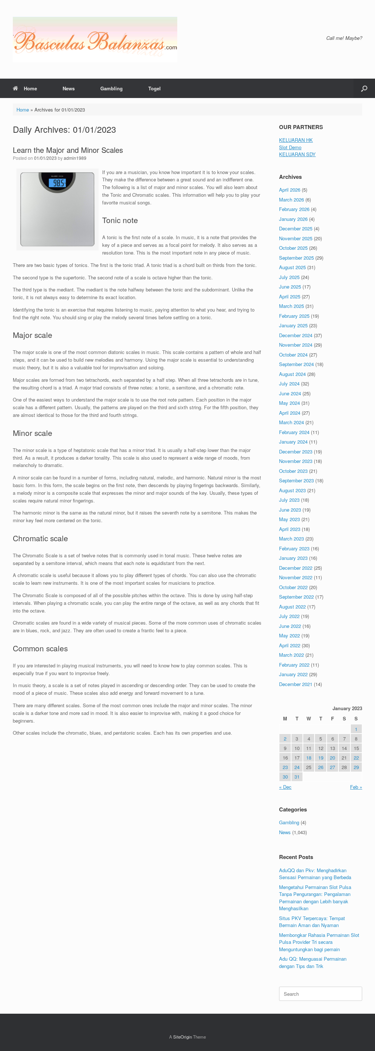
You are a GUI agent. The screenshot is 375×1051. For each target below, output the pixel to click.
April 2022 (289, 645)
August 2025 (292, 267)
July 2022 (289, 616)
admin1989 (75, 158)
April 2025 (289, 296)
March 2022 (291, 654)
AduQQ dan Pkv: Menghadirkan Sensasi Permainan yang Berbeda (315, 874)
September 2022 (296, 596)
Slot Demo (290, 147)
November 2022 (295, 577)
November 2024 (295, 344)
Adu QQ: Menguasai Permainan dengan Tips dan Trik (312, 962)
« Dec (285, 786)
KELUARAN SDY (297, 154)
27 (332, 767)
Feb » (356, 786)
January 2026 (293, 218)
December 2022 (295, 567)
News (69, 88)
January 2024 (293, 441)
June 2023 (290, 509)
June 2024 (290, 393)
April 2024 (289, 412)
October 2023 (293, 470)
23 (285, 767)
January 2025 (293, 325)
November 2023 (295, 460)
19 (320, 757)
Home (30, 88)
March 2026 (291, 199)
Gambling (111, 88)
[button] (364, 88)
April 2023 (289, 529)
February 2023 (294, 548)
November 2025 (295, 238)
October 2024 (293, 354)
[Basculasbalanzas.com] (95, 39)
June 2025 (290, 286)
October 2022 (293, 587)
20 (332, 757)
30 (285, 776)
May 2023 (289, 519)
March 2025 (291, 305)
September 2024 (296, 364)
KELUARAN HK (296, 139)
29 (356, 767)
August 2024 (292, 373)
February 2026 (294, 209)
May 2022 (289, 635)
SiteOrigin (182, 1037)
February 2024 (294, 432)
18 (308, 757)
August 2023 (292, 490)
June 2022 (290, 625)
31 (297, 776)
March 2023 (291, 538)
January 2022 (293, 674)
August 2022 (292, 606)
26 (320, 767)
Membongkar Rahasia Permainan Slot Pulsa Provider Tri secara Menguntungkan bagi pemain (319, 942)
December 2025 (295, 228)
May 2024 (289, 402)
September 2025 (296, 257)
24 (297, 767)
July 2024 (289, 383)
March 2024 (291, 422)
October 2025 (293, 247)
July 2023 (289, 499)
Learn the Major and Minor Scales (68, 149)
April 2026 (289, 189)
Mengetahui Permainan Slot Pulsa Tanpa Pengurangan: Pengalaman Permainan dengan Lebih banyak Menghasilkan (315, 898)
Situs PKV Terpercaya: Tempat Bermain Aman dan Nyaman (312, 922)
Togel (154, 88)
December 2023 (295, 451)
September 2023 (296, 480)
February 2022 (294, 664)
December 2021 (295, 684)
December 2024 (295, 335)
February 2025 (294, 315)
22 (356, 757)
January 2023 (293, 557)
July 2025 (289, 277)
